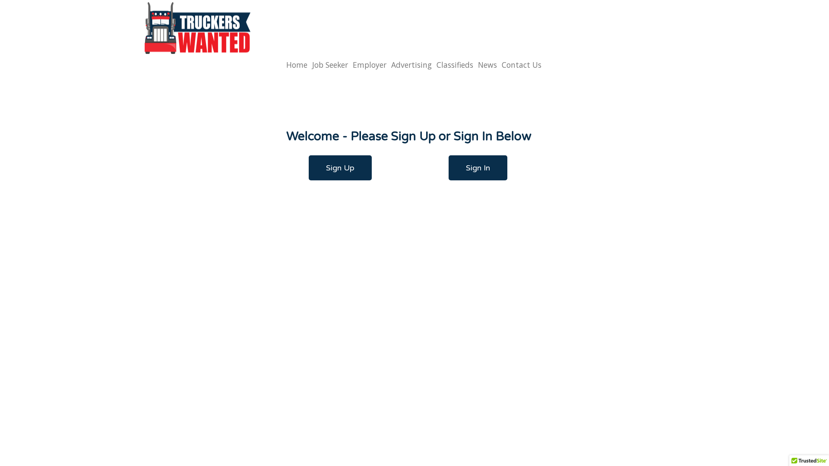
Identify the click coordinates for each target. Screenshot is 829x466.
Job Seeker (330, 65)
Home (296, 65)
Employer (369, 65)
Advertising (411, 65)
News (487, 65)
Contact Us (521, 65)
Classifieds (455, 65)
